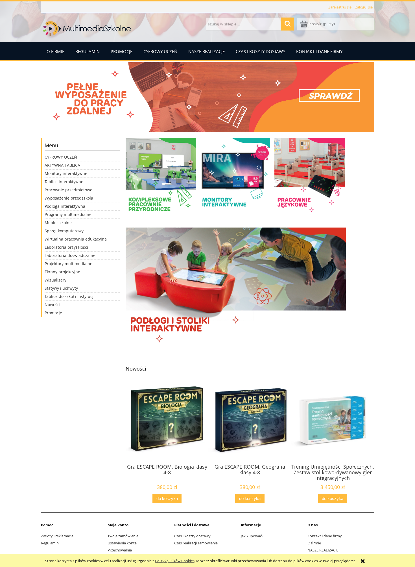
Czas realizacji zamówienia (196, 543)
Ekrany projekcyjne (62, 271)
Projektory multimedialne (68, 263)
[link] (207, 97)
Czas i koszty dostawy (192, 535)
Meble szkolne (58, 222)
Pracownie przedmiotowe (68, 189)
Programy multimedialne (68, 214)
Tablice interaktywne (64, 181)
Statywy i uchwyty (61, 288)
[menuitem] (55, 51)
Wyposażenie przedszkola (69, 198)
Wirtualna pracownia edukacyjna (76, 239)
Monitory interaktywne (66, 173)
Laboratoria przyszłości (66, 247)
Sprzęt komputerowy (64, 230)
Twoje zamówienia (123, 535)
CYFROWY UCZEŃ (61, 157)
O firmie (314, 543)
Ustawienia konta (122, 543)
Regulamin (50, 543)
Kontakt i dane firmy (324, 535)
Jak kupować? (252, 535)
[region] (207, 97)
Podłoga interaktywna (65, 206)
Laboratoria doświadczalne (70, 255)
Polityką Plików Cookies (175, 560)
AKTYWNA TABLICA (62, 165)
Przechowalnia (120, 550)
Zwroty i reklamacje (57, 535)
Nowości (52, 304)
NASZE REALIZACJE (322, 550)
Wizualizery (55, 280)
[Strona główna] (87, 27)
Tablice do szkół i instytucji (70, 296)
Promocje (53, 312)
